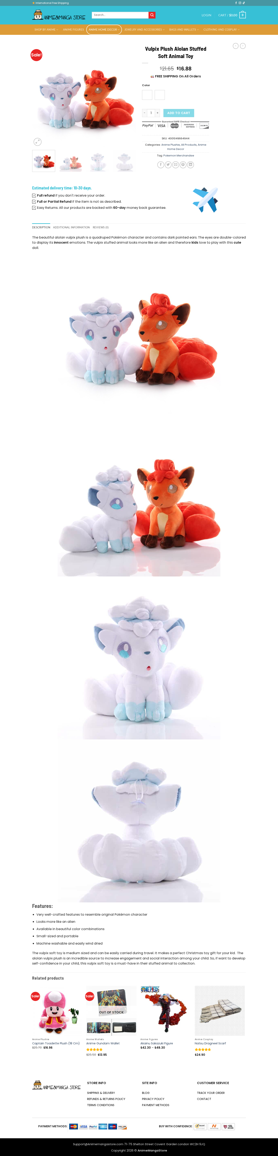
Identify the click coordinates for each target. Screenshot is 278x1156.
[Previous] (39, 95)
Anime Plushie (170, 145)
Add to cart (178, 113)
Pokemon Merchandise (178, 155)
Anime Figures (73, 29)
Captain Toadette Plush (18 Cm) (56, 1043)
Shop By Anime (45, 29)
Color (146, 85)
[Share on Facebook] (160, 164)
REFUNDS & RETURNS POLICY (106, 1099)
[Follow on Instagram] (240, 3)
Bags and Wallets (182, 29)
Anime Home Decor (103, 29)
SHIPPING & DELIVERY (101, 1093)
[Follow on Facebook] (236, 3)
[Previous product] (243, 46)
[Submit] (152, 15)
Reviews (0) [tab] (101, 227)
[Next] (128, 95)
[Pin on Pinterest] (183, 164)
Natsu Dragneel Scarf (210, 1043)
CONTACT (204, 1099)
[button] (206, 15)
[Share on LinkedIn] (190, 164)
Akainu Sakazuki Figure (156, 1043)
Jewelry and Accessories (143, 29)
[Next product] (236, 46)
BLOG (146, 1093)
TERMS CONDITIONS (100, 1105)
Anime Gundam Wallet (103, 1043)
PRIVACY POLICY (153, 1099)
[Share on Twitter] (168, 164)
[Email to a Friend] (175, 164)
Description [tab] (41, 227)
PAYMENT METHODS (155, 1105)
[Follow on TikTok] (244, 3)
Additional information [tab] (71, 227)
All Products (189, 145)
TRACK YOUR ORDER (211, 1093)
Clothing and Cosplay (220, 29)
